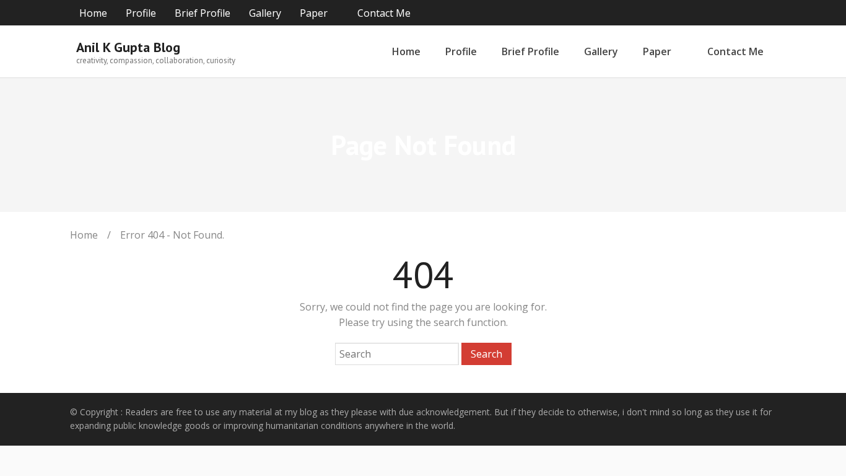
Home (93, 13)
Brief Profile (202, 13)
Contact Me (384, 13)
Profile (141, 13)
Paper (314, 13)
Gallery (265, 13)
